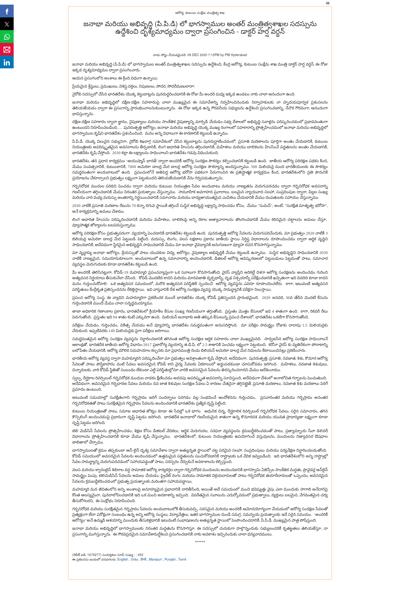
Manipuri (156, 559)
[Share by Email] (7, 49)
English (123, 559)
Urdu (135, 559)
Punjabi (170, 559)
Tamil (182, 559)
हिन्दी (144, 559)
